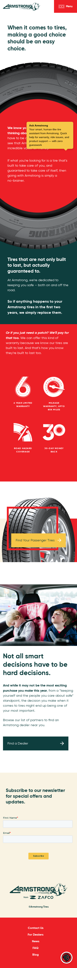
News (35, 941)
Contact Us (35, 928)
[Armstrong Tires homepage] (21, 6)
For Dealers (35, 934)
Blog (35, 955)
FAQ (35, 948)
